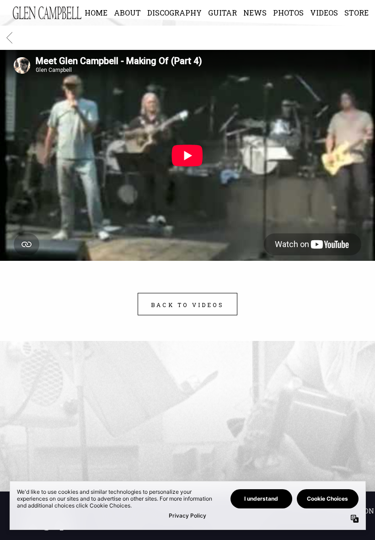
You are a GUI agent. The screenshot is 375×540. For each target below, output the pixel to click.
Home (96, 12)
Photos (288, 12)
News (255, 12)
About (127, 12)
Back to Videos (187, 304)
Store (356, 12)
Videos (324, 12)
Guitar (222, 12)
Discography (174, 12)
